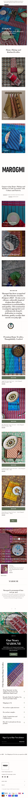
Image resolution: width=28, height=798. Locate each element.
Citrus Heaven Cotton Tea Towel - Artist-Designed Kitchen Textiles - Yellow (13, 512)
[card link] (13, 214)
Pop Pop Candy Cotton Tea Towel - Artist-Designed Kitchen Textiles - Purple (16, 569)
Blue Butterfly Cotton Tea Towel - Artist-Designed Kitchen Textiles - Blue (13, 425)
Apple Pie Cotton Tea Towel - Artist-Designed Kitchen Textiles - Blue (12, 381)
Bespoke (10, 196)
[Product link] (13, 359)
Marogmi (8, 789)
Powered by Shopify (15, 789)
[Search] (17, 5)
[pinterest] (5, 777)
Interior (5, 194)
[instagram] (7, 777)
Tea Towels (11, 566)
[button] (2, 5)
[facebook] (2, 777)
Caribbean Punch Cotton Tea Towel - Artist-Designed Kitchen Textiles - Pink (13, 469)
